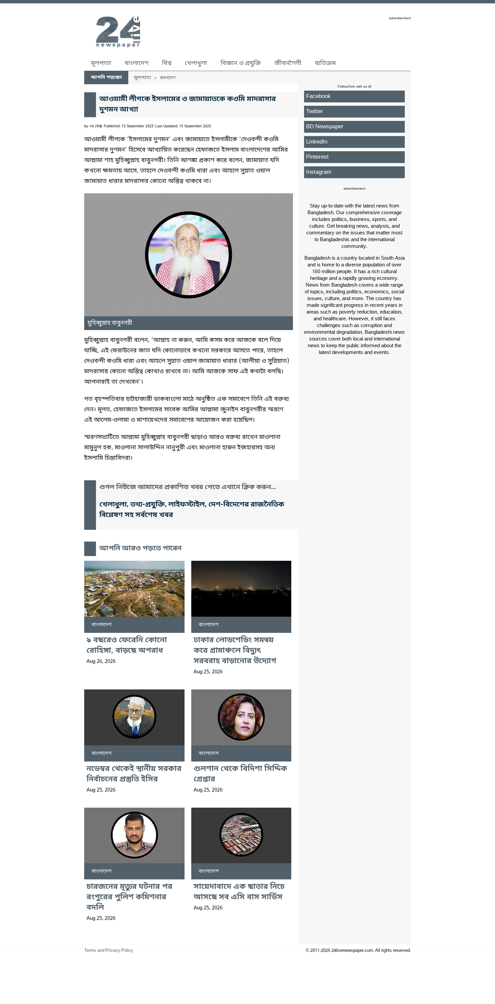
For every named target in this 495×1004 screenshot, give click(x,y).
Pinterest (317, 157)
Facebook (318, 96)
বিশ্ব (166, 63)
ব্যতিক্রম (325, 63)
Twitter (314, 112)
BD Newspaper (324, 127)
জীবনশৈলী (287, 63)
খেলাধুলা (196, 63)
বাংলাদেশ (136, 63)
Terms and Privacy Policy (108, 950)
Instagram (318, 172)
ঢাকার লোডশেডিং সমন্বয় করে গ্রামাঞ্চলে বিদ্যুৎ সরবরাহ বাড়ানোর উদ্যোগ (235, 651)
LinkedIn (316, 142)
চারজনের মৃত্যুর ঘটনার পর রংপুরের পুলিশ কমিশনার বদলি (129, 897)
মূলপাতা (101, 63)
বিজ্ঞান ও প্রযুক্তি (241, 63)
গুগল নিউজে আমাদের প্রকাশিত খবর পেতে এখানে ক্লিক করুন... (187, 487)
